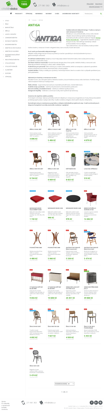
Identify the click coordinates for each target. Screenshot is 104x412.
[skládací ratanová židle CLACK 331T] (73, 238)
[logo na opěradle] (91, 159)
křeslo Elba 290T (36, 129)
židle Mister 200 (53, 326)
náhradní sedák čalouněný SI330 (35, 209)
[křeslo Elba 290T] (37, 120)
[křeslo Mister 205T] (37, 159)
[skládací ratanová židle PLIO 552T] (91, 238)
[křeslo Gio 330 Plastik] (73, 120)
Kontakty (4, 407)
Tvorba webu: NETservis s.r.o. (93, 408)
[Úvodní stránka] (9, 5)
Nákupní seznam (94, 7)
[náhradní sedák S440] (73, 198)
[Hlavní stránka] (29, 20)
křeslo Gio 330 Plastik (71, 130)
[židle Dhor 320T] (37, 317)
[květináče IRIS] (73, 159)
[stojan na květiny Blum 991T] (55, 277)
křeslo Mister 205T (36, 169)
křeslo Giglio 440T (54, 129)
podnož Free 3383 (36, 247)
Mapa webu (80, 408)
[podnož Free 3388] (55, 238)
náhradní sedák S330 (55, 208)
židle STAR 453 (71, 326)
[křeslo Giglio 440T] (55, 120)
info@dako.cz (63, 5)
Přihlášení (90, 4)
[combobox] (70, 383)
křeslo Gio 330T (89, 129)
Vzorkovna (5, 409)
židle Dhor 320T (35, 326)
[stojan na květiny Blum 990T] (37, 277)
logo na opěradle (90, 169)
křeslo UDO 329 (53, 169)
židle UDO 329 (34, 366)
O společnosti (6, 405)
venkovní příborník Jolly (91, 287)
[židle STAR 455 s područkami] (91, 317)
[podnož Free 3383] (37, 238)
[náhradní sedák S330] (55, 198)
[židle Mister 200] (55, 317)
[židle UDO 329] (37, 356)
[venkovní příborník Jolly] (91, 277)
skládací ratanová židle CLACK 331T (73, 248)
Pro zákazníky (5, 403)
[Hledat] (101, 13)
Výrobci (34, 20)
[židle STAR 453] (73, 317)
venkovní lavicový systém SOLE (72, 287)
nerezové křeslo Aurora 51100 (90, 209)
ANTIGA (41, 20)
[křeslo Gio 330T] (91, 120)
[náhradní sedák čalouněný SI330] (37, 198)
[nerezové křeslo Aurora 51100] (91, 198)
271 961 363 (43, 5)
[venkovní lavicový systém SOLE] (73, 277)
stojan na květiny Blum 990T (36, 287)
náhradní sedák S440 (73, 208)
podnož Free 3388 (54, 247)
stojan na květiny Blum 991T (54, 287)
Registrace (98, 4)
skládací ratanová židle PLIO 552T (91, 248)
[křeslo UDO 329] (55, 159)
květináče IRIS (71, 169)
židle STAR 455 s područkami (89, 327)
